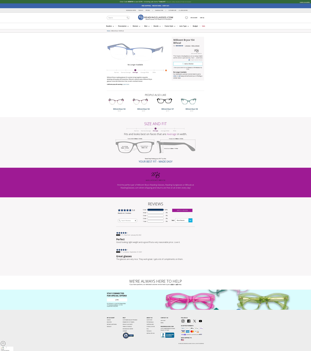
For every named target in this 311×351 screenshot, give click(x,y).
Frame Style (169, 26)
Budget (195, 26)
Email (162, 322)
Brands (156, 26)
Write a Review (195, 46)
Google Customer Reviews (196, 60)
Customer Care (172, 10)
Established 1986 (159, 10)
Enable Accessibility (305, 2)
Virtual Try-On (150, 333)
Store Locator (151, 326)
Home (108, 31)
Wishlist (109, 326)
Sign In (109, 320)
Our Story (149, 320)
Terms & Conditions (113, 305)
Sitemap (125, 331)
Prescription (122, 26)
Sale (203, 26)
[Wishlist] (186, 18)
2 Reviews (187, 46)
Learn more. (126, 84)
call (179, 76)
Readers (109, 26)
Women (135, 26)
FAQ (148, 329)
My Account (194, 17)
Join (117, 300)
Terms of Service (127, 326)
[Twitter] (195, 322)
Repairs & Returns (112, 324)
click (172, 284)
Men (145, 26)
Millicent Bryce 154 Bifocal (117, 31)
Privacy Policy (123, 303)
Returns (148, 10)
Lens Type (183, 26)
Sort (173, 220)
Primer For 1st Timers (128, 322)
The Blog (140, 10)
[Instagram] (183, 322)
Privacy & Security (128, 324)
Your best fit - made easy (155, 161)
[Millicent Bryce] (196, 51)
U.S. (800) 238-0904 (183, 10)
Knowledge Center (131, 10)
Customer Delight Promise (130, 320)
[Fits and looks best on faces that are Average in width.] (135, 73)
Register (109, 322)
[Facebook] (189, 322)
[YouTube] (200, 322)
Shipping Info (150, 324)
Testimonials (150, 322)
